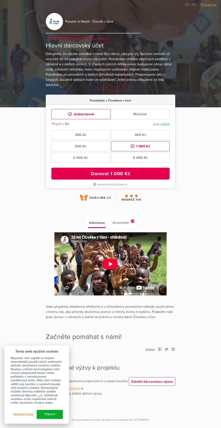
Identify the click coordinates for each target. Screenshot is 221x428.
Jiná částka (161, 124)
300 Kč (140, 135)
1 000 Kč (142, 146)
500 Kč (81, 146)
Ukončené (72, 388)
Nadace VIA (126, 419)
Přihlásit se (208, 5)
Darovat (110, 174)
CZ (187, 5)
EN (194, 5)
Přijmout (49, 414)
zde (40, 395)
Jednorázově (83, 114)
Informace (97, 223)
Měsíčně (140, 114)
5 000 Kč (140, 158)
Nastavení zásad (23, 414)
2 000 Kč (80, 158)
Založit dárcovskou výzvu (152, 382)
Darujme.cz (108, 419)
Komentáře (123, 222)
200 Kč (81, 135)
